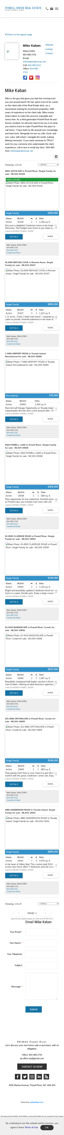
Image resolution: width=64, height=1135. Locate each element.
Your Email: (16, 932)
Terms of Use (31, 1127)
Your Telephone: (14, 954)
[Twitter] (25, 1076)
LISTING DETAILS (14, 236)
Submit (34, 1009)
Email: (26, 58)
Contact (49, 53)
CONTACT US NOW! (32, 1066)
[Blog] (46, 1076)
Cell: (25, 65)
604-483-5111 (34, 65)
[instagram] (32, 1076)
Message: (16, 986)
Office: (26, 68)
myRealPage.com (36, 1102)
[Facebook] (17, 1076)
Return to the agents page (19, 34)
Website (49, 45)
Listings (49, 49)
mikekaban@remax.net (34, 61)
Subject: (18, 965)
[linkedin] (39, 1076)
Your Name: (15, 943)
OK (47, 1127)
